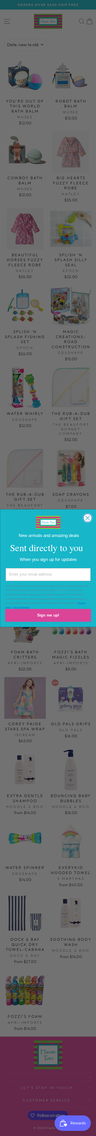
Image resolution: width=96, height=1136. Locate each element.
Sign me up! (48, 615)
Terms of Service (21, 607)
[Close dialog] (87, 518)
